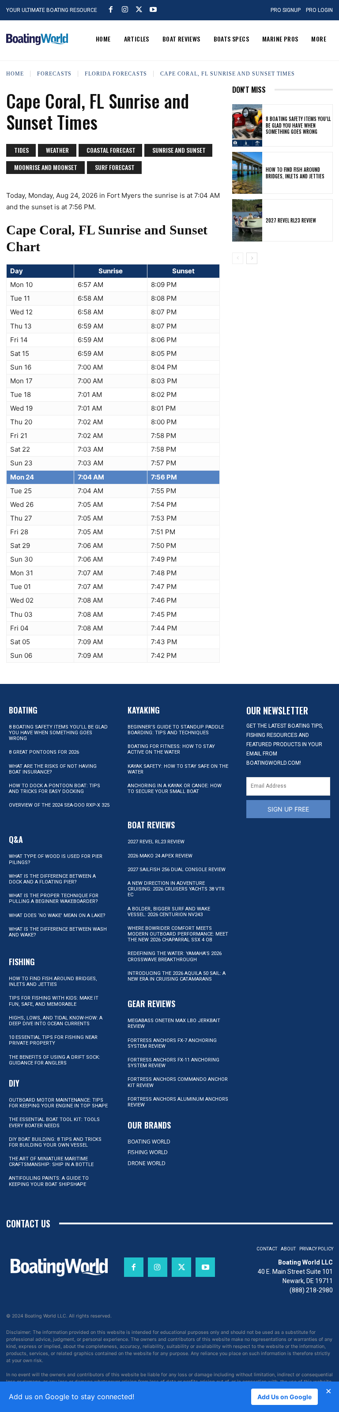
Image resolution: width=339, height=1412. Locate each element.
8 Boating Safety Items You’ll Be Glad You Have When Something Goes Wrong (298, 125)
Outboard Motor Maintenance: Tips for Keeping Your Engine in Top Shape (58, 1103)
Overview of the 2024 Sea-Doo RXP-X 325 (59, 805)
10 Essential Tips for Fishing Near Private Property (53, 1040)
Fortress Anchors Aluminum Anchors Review (178, 1102)
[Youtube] (153, 9)
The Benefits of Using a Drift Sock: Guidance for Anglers (54, 1060)
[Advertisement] (282, 317)
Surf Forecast (115, 167)
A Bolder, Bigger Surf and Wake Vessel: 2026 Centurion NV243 (169, 911)
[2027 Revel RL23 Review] (247, 220)
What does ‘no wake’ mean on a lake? (57, 915)
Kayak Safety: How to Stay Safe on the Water (178, 769)
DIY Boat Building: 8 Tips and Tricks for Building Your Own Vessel (55, 1142)
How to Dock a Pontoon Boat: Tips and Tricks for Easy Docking (54, 788)
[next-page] (251, 258)
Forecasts (54, 74)
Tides (21, 150)
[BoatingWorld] (37, 39)
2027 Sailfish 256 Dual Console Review (177, 869)
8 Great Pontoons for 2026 (44, 752)
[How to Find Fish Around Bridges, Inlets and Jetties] (247, 173)
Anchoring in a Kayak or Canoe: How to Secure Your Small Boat (175, 788)
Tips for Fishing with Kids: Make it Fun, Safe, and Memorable (53, 1001)
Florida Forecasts (116, 74)
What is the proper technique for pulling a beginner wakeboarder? (53, 898)
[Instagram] (125, 9)
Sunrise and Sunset (179, 150)
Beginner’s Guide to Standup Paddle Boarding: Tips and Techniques (176, 730)
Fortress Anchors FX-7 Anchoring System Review (172, 1043)
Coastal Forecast (111, 150)
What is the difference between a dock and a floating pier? (52, 879)
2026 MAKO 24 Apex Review (160, 856)
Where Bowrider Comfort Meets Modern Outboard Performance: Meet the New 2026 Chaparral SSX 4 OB (178, 934)
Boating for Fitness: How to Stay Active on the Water (171, 749)
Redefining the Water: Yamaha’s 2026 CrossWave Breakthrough (175, 956)
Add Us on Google (284, 1397)
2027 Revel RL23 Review (291, 220)
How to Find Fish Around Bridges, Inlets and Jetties (295, 172)
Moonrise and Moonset (45, 167)
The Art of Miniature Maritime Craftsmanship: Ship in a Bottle (51, 1161)
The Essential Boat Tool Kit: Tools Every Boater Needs (54, 1122)
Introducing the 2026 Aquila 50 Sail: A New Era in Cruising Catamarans (177, 976)
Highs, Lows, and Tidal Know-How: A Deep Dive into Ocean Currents (55, 1021)
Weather (57, 150)
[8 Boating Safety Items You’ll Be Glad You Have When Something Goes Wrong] (247, 125)
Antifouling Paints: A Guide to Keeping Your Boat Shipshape (49, 1181)
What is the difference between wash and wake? (58, 932)
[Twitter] (139, 9)
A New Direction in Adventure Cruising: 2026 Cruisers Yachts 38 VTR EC (176, 889)
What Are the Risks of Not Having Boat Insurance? (53, 769)
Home (15, 74)
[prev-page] (237, 258)
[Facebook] (111, 9)
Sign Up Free (288, 809)
